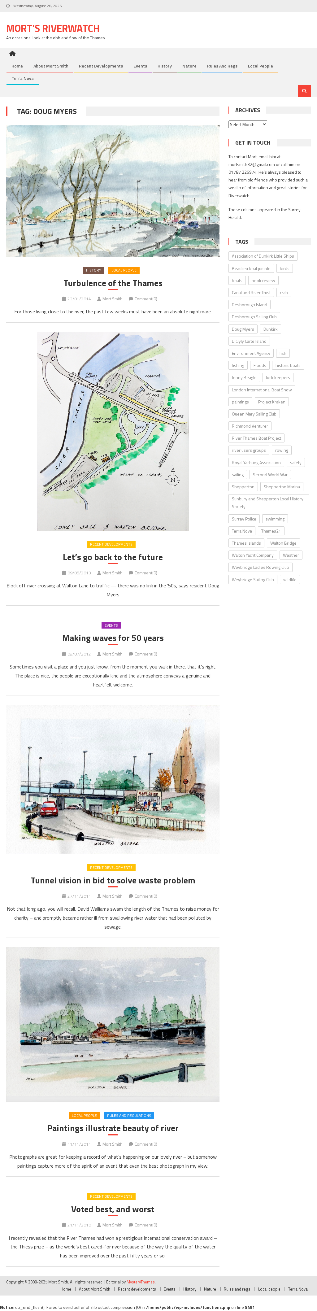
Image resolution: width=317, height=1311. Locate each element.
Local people (260, 66)
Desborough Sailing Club (254, 316)
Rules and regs (222, 66)
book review (263, 280)
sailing (238, 474)
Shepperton (243, 486)
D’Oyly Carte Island (249, 341)
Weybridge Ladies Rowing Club (260, 567)
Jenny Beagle (244, 377)
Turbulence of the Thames (113, 283)
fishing (238, 365)
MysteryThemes (141, 1282)
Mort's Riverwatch (53, 28)
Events (140, 66)
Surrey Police (244, 519)
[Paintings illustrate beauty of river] (112, 1024)
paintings (240, 402)
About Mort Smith (50, 66)
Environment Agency (251, 353)
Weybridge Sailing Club (253, 579)
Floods (260, 365)
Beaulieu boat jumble (251, 268)
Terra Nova (22, 78)
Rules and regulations (129, 1115)
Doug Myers (243, 329)
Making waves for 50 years (113, 637)
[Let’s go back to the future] (112, 431)
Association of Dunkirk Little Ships (263, 256)
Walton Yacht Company (253, 555)
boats (237, 280)
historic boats (288, 365)
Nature (189, 66)
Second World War (270, 474)
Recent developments (101, 66)
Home (17, 66)
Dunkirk (270, 329)
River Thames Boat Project (256, 438)
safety (296, 462)
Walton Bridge (283, 543)
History (165, 66)
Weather (291, 555)
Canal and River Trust (251, 292)
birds (284, 268)
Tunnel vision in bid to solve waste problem (113, 880)
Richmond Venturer (250, 426)
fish (283, 353)
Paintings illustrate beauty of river (113, 1128)
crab (284, 292)
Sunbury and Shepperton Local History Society (267, 502)
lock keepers (278, 377)
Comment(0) (146, 298)
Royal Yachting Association (256, 462)
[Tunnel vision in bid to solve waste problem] (112, 779)
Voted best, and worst (112, 1209)
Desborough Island (249, 304)
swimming (275, 519)
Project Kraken (271, 402)
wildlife (290, 579)
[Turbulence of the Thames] (112, 191)
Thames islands (246, 543)
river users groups (249, 450)
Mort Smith (112, 298)
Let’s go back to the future (113, 557)
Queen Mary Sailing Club (254, 414)
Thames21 (271, 531)
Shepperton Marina (282, 486)
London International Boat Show (262, 389)
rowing (281, 450)
